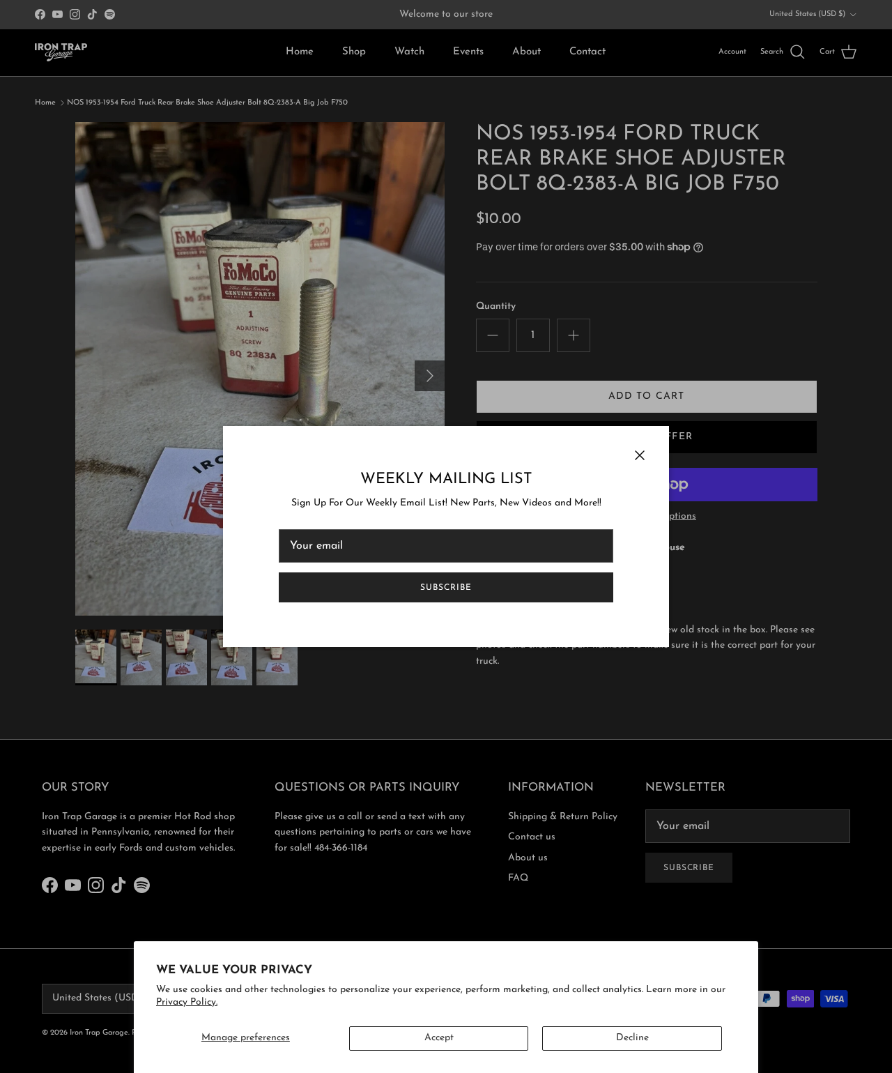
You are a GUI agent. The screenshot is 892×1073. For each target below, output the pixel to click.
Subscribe (446, 588)
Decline (632, 1038)
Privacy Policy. (186, 1002)
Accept (439, 1038)
